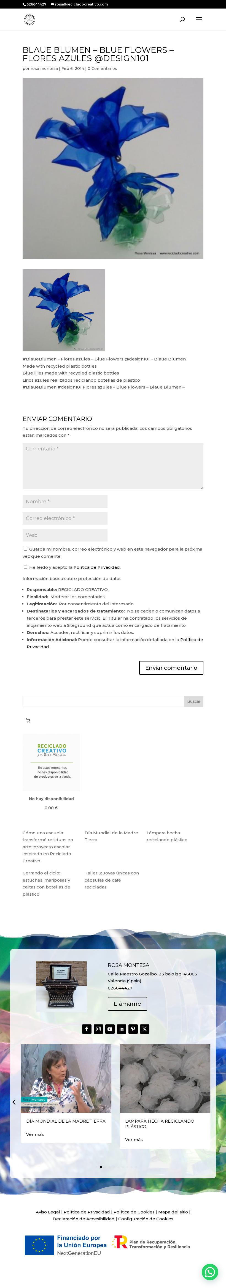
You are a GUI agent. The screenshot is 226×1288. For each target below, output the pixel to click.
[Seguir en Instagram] (98, 1029)
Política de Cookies (134, 1212)
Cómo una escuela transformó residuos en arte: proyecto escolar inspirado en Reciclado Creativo (48, 846)
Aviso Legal (48, 1212)
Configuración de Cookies (145, 1218)
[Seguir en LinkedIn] (121, 1029)
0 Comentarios (102, 68)
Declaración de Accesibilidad (84, 1218)
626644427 (36, 4)
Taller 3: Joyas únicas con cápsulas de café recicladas (112, 880)
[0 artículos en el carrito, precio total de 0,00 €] (28, 720)
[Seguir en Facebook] (87, 1029)
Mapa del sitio (173, 1212)
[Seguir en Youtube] (110, 1029)
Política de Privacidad (97, 567)
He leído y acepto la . (74, 567)
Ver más (35, 1134)
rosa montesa (44, 68)
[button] (14, 1102)
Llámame (127, 1003)
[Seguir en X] (144, 1029)
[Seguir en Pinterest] (133, 1029)
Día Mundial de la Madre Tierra (66, 1121)
